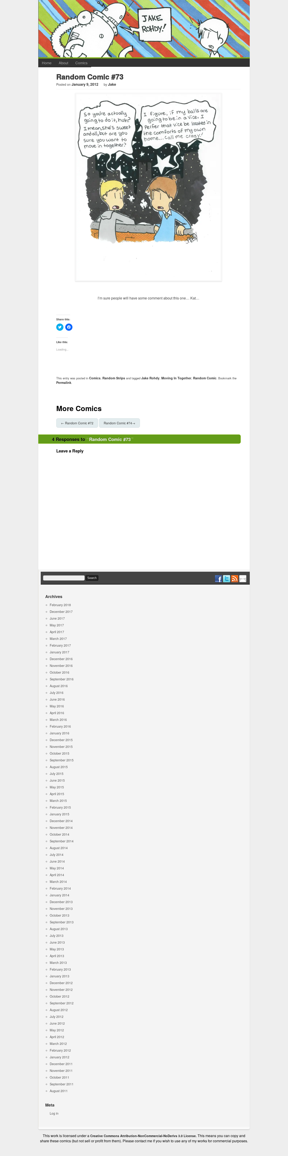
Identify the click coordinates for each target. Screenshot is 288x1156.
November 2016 (61, 665)
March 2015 (58, 800)
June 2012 (57, 1023)
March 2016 (58, 719)
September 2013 (62, 922)
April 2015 (57, 794)
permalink (63, 382)
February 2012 (60, 1050)
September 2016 (62, 679)
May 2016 (57, 706)
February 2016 (60, 726)
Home (47, 62)
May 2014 (57, 868)
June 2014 (57, 861)
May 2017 (57, 625)
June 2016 (57, 699)
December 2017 (61, 611)
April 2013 (57, 956)
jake (112, 84)
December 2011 (61, 1064)
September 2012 (62, 1003)
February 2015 (60, 807)
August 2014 (59, 848)
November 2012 (61, 989)
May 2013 (57, 949)
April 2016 (57, 713)
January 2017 (59, 652)
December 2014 (61, 821)
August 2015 (59, 767)
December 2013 (61, 902)
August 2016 (59, 686)
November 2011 (61, 1070)
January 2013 (59, 976)
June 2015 (57, 780)
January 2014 (59, 895)
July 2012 (56, 1016)
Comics (81, 62)
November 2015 (61, 746)
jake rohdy (150, 378)
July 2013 (56, 935)
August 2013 (59, 929)
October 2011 (59, 1077)
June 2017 (57, 618)
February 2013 (60, 969)
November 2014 (61, 827)
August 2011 (59, 1091)
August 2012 (59, 1010)
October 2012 (59, 996)
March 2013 (58, 962)
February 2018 (60, 605)
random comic (204, 378)
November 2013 (61, 908)
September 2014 (62, 841)
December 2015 (61, 740)
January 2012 (59, 1057)
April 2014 (57, 875)
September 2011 (62, 1084)
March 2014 (58, 881)
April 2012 (57, 1037)
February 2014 (60, 888)
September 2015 (62, 760)
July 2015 (56, 773)
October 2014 (59, 834)
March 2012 (58, 1043)
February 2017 (60, 645)
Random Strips (113, 378)
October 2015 (59, 753)
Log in (54, 1113)
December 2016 (61, 659)
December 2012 (61, 983)
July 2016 (56, 692)
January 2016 (59, 733)
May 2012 (57, 1030)
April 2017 (57, 632)
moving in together (176, 378)
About (63, 62)
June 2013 (57, 942)
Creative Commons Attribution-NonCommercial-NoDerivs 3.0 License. (143, 1136)
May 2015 (57, 787)
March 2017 (58, 638)
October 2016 (59, 672)
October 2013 (59, 915)
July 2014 (56, 854)
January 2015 (59, 814)
